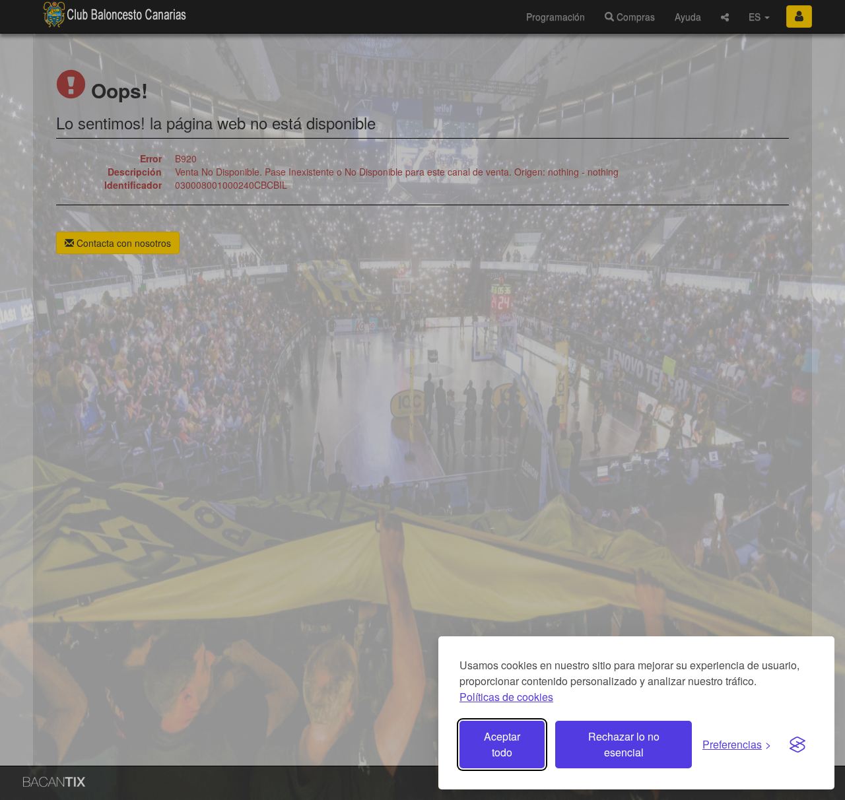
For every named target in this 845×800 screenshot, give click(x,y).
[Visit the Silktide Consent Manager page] (797, 744)
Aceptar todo (502, 744)
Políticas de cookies (506, 696)
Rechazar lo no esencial (623, 744)
